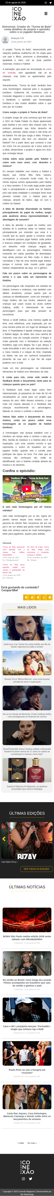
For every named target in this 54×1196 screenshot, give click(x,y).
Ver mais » (32, 1143)
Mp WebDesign (27, 1194)
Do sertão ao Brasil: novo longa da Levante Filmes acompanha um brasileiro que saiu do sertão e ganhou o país (27, 983)
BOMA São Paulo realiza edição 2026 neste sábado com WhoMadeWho (27, 938)
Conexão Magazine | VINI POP (13, 862)
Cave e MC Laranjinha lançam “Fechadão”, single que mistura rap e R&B (27, 1028)
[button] (45, 14)
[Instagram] (46, 3)
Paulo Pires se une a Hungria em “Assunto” (27, 1071)
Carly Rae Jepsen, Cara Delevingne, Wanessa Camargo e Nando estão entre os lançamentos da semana (27, 1116)
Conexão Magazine (26, 1191)
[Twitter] (50, 3)
